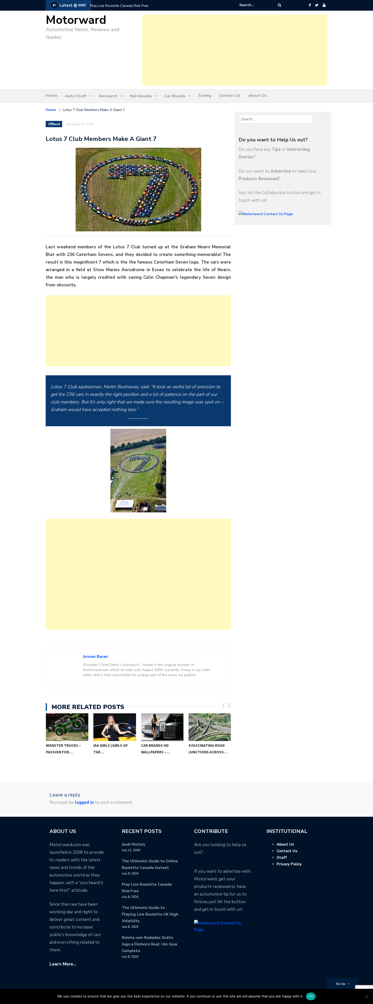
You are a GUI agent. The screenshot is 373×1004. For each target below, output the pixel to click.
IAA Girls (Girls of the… (110, 748)
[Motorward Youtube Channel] (324, 5)
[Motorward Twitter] (316, 5)
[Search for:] (255, 5)
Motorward (76, 20)
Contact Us (230, 95)
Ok (311, 996)
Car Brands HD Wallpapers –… (155, 748)
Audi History (133, 844)
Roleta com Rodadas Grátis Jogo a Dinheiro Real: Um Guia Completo (149, 944)
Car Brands (174, 96)
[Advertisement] (234, 49)
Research (108, 96)
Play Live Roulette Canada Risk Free (119, 5)
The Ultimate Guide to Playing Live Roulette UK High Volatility (150, 914)
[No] (366, 996)
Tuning (204, 95)
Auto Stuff (76, 96)
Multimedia (141, 96)
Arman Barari (95, 656)
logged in (84, 802)
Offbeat (54, 124)
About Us (257, 95)
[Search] (279, 5)
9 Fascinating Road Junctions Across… (208, 748)
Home (51, 95)
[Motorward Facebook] (309, 5)
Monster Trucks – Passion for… (63, 748)
